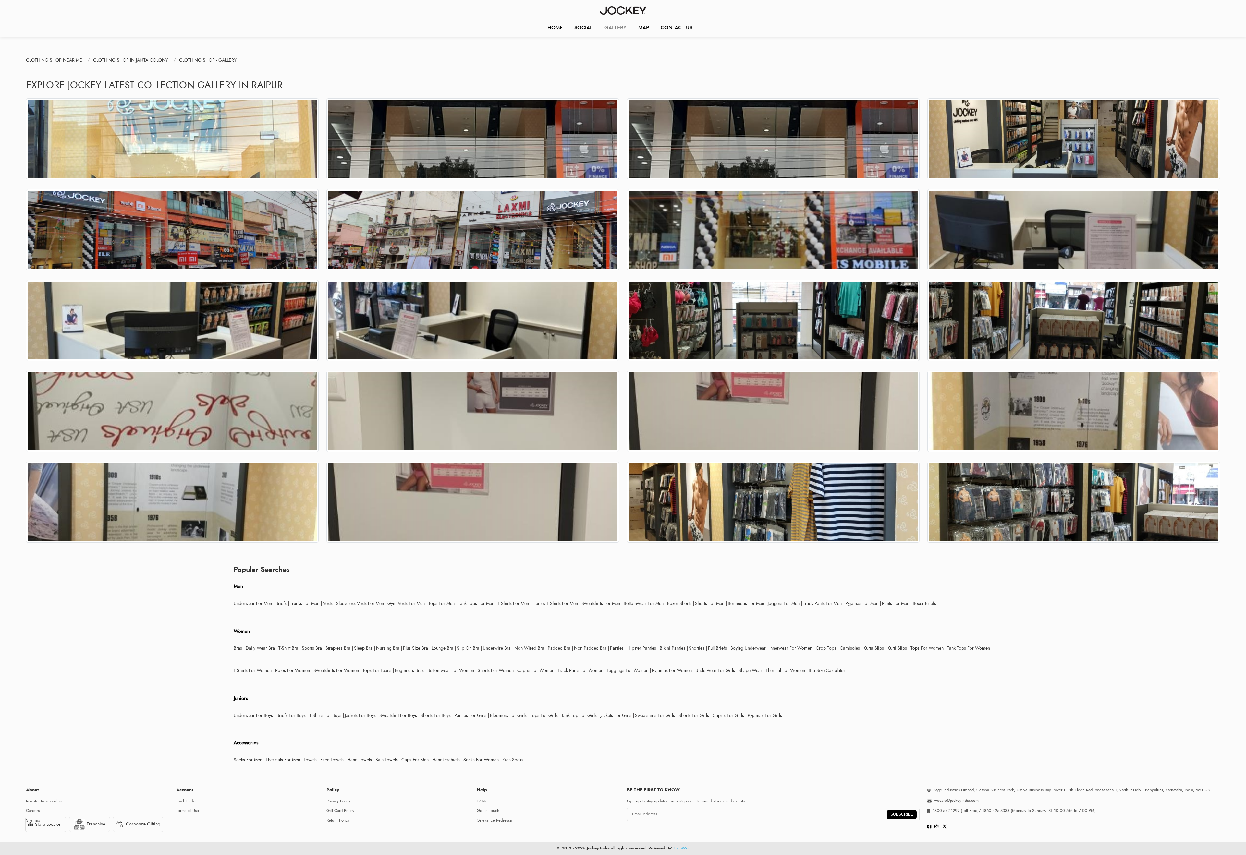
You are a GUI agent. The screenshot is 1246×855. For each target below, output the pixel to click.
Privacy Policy (338, 801)
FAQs (481, 801)
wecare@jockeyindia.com (956, 800)
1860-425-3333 (996, 810)
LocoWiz (681, 848)
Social (583, 27)
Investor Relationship (44, 801)
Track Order (186, 801)
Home (555, 27)
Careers (33, 810)
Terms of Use (187, 810)
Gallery (615, 27)
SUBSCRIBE (901, 814)
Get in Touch (488, 810)
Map (643, 27)
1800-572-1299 (946, 810)
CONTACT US (676, 27)
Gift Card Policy (340, 810)
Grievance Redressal (495, 820)
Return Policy (337, 820)
